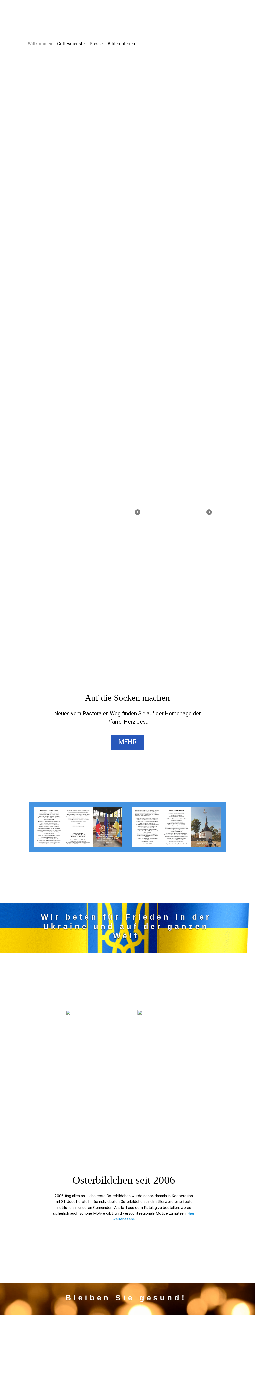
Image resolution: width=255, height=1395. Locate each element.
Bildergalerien (121, 44)
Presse (96, 44)
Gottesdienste (71, 44)
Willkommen (40, 44)
